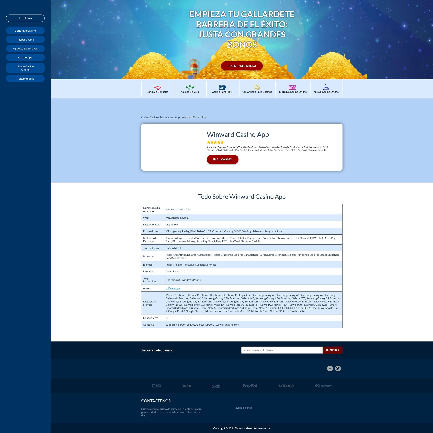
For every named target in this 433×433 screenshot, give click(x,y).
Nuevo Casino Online (25, 68)
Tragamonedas (25, 78)
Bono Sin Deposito (157, 91)
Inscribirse (25, 18)
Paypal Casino (25, 39)
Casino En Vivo (190, 91)
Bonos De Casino (25, 30)
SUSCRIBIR (332, 350)
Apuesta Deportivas (25, 48)
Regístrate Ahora (242, 66)
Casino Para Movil (222, 91)
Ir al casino (222, 159)
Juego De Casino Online (293, 91)
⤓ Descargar (173, 288)
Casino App (25, 57)
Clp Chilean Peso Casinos (257, 91)
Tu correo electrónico (157, 350)
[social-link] (330, 368)
